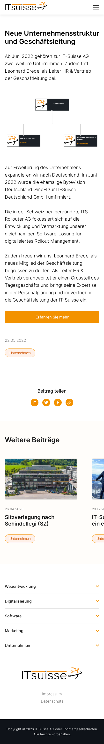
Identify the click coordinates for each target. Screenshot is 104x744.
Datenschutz (52, 701)
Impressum (52, 693)
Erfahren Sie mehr (52, 317)
